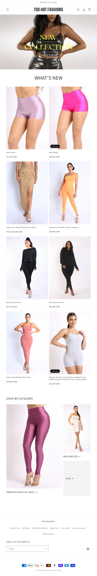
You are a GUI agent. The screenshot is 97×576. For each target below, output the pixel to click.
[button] (7, 9)
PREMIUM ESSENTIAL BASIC (20, 492)
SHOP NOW (49, 55)
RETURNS (26, 528)
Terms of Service (79, 528)
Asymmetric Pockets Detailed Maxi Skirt (21, 227)
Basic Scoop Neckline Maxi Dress (18, 377)
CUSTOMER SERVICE (40, 528)
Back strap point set (13, 302)
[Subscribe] (45, 549)
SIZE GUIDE (65, 528)
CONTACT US (15, 528)
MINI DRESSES (70, 456)
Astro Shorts (10, 153)
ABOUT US (54, 528)
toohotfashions (44, 570)
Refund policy (48, 534)
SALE (68, 478)
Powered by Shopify (55, 570)
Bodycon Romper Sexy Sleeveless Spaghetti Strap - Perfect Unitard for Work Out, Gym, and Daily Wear (68, 378)
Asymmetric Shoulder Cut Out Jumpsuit (63, 227)
